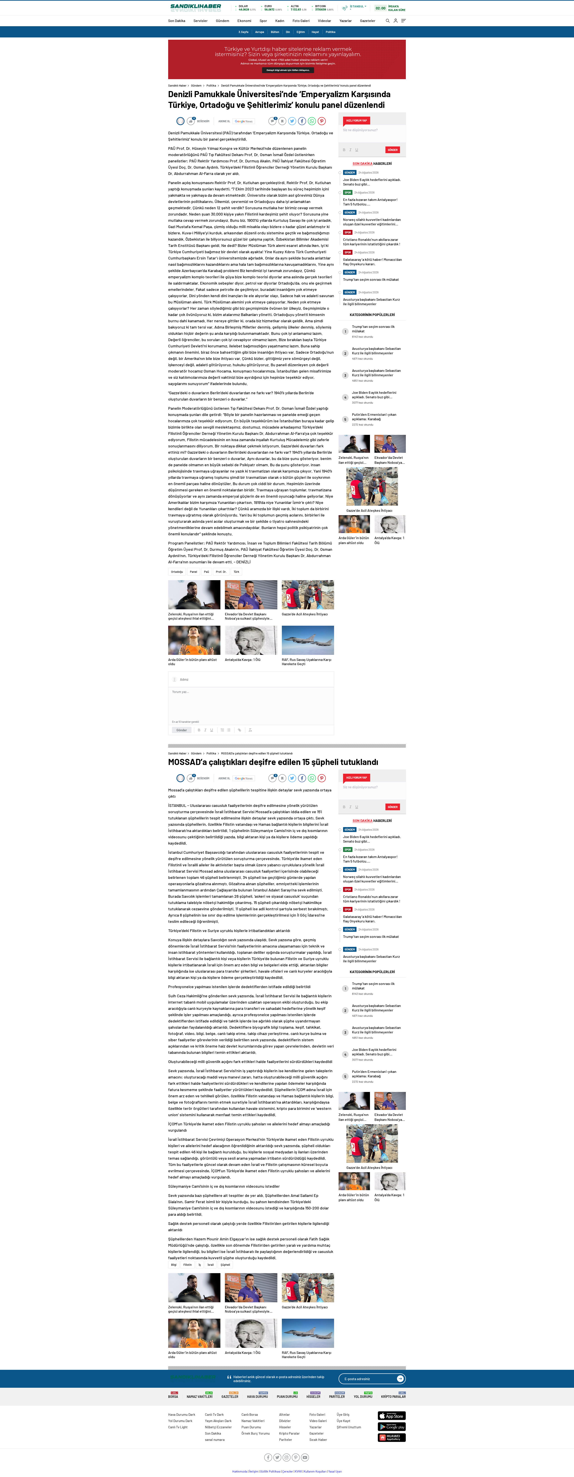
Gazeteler (367, 20)
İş (200, 1264)
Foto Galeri (301, 20)
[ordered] (222, 730)
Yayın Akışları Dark (218, 1421)
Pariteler (337, 1395)
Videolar (324, 20)
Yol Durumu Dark (180, 1421)
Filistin (187, 1264)
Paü (206, 571)
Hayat (315, 32)
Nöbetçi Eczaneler (218, 1427)
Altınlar (284, 1414)
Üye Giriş (343, 1414)
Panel (193, 571)
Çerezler (287, 1471)
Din (288, 32)
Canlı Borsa (249, 1414)
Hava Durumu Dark (181, 1414)
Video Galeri (318, 1421)
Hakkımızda (239, 1471)
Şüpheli (225, 1264)
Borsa (173, 1395)
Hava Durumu (257, 1395)
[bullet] (229, 730)
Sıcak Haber (318, 1440)
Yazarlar (345, 20)
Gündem (222, 20)
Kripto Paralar (393, 1395)
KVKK (298, 1471)
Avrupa (259, 32)
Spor (263, 20)
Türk (236, 571)
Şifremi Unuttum (349, 1427)
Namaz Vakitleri (200, 1395)
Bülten (275, 32)
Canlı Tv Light (178, 1427)
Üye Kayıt (343, 1421)
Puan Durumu (287, 1395)
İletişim (253, 1471)
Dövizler (285, 1421)
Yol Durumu (363, 1395)
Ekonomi (244, 20)
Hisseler (313, 1395)
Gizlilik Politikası (270, 1471)
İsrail (211, 1264)
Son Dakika (176, 20)
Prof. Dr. (221, 571)
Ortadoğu (177, 571)
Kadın (279, 20)
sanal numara (215, 1440)
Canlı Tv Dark (214, 1414)
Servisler (201, 20)
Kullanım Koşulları (315, 1471)
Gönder (181, 730)
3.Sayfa (243, 32)
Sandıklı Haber (177, 85)
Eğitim (301, 32)
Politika (330, 32)
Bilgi (173, 1264)
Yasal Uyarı (335, 1471)
